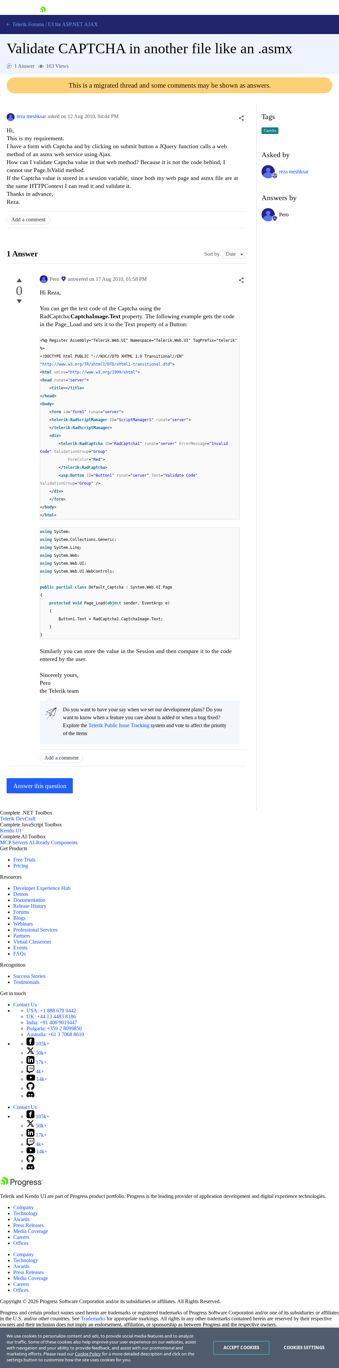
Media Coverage (30, 1231)
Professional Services (35, 930)
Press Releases (28, 1225)
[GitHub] (30, 1088)
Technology (25, 1213)
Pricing (20, 865)
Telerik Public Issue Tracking (118, 725)
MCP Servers (14, 842)
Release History (29, 906)
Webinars (23, 924)
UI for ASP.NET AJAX (73, 24)
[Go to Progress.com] (21, 1185)
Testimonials (26, 982)
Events (20, 947)
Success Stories (29, 976)
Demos (20, 894)
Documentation (29, 900)
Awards (21, 1219)
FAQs (19, 953)
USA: (51, 1010)
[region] (169, 1348)
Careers (21, 1237)
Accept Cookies (241, 1347)
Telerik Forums (27, 24)
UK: (51, 1016)
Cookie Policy (88, 1354)
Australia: (55, 1034)
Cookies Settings (304, 1347)
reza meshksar (31, 116)
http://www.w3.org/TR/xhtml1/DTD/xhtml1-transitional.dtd (106, 364)
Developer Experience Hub (42, 888)
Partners (21, 936)
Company (23, 1207)
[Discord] (30, 1096)
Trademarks (93, 1318)
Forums (21, 912)
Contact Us (25, 1004)
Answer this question (40, 785)
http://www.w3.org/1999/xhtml (102, 372)
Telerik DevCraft (17, 818)
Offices (20, 1243)
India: (51, 1022)
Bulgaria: (54, 1028)
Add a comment (28, 219)
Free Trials (24, 859)
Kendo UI (10, 830)
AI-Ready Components (53, 842)
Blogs (19, 918)
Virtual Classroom (32, 942)
